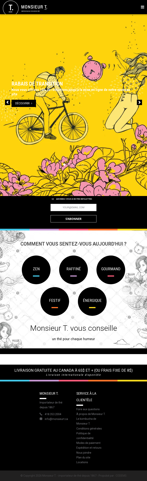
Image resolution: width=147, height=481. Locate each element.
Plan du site (83, 457)
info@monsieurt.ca (56, 419)
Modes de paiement (88, 442)
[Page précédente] (7, 102)
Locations (82, 462)
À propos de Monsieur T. (90, 414)
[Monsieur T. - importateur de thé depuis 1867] (25, 8)
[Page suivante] (139, 102)
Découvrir (15, 103)
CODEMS (121, 475)
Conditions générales (89, 428)
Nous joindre (83, 452)
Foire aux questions (88, 409)
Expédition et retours (88, 447)
